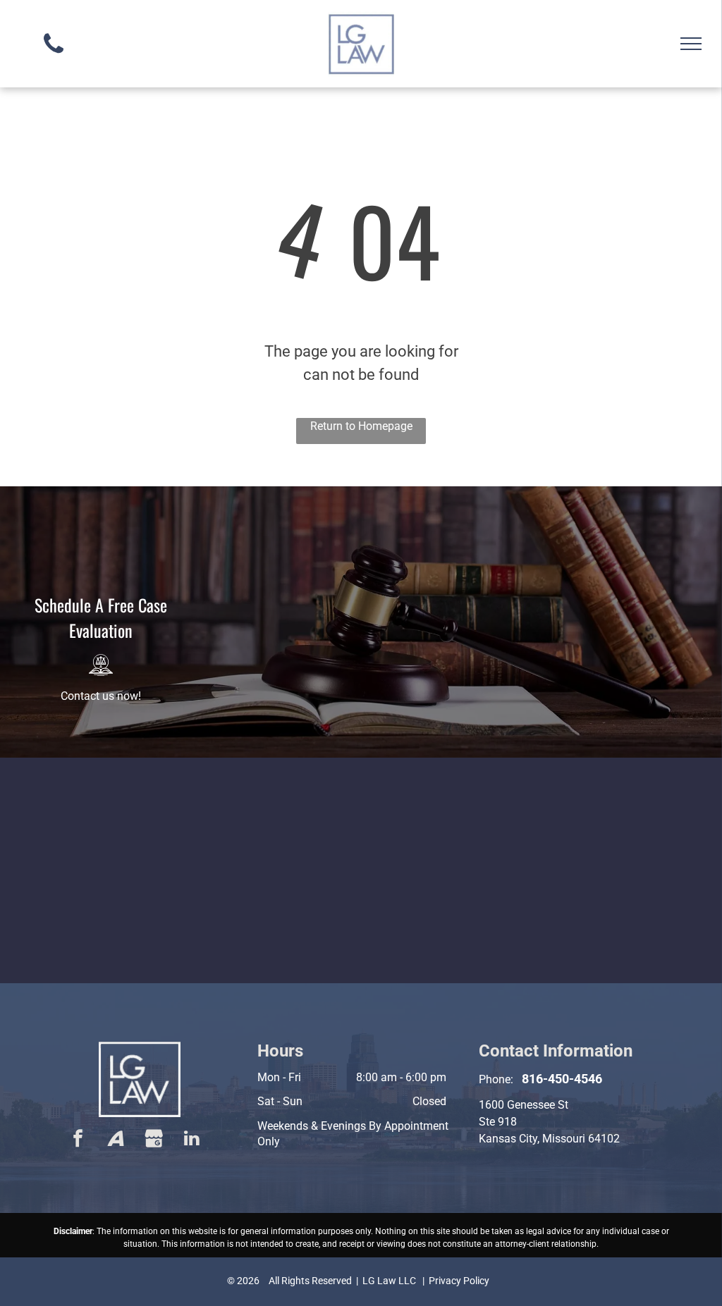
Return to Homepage (361, 426)
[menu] (691, 43)
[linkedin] (191, 1140)
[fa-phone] (53, 56)
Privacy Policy (459, 1280)
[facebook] (77, 1140)
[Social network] (115, 1140)
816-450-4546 (562, 1078)
